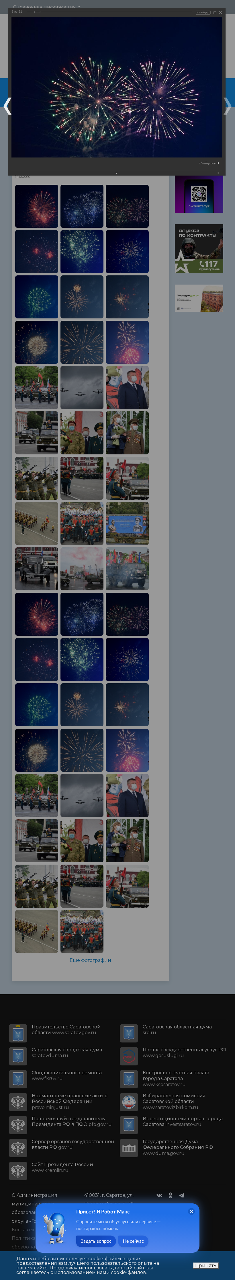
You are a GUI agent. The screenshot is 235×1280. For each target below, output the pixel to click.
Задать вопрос (96, 1241)
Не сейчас (133, 1241)
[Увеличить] (215, 12)
